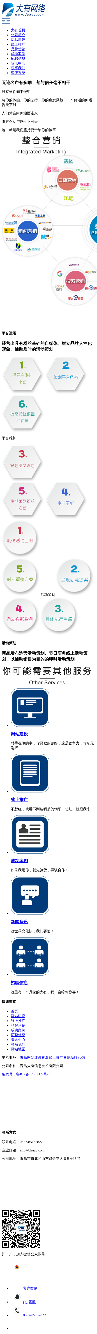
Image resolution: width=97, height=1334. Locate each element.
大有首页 (18, 30)
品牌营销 (18, 49)
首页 (14, 1011)
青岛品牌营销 (74, 1057)
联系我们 (18, 68)
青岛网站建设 (31, 1057)
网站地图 (18, 1049)
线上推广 (18, 44)
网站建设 (18, 40)
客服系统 (18, 73)
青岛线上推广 (52, 1057)
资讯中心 (18, 63)
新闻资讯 (19, 921)
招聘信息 (18, 58)
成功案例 (18, 54)
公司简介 (18, 35)
